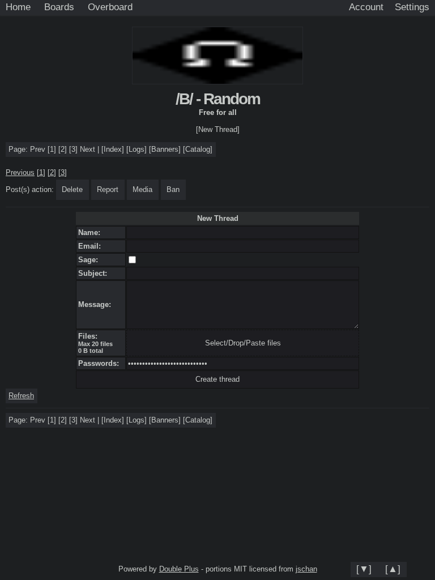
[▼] (364, 568)
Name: (91, 232)
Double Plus (179, 569)
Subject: (95, 273)
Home (18, 6)
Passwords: (100, 363)
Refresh (21, 395)
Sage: (90, 259)
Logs (136, 149)
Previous (20, 172)
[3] (73, 149)
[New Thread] (218, 129)
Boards (59, 6)
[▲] (392, 568)
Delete (72, 189)
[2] (62, 149)
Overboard (110, 6)
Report (107, 189)
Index (113, 149)
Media (142, 189)
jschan (306, 569)
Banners (164, 149)
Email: (91, 246)
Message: (97, 304)
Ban (173, 189)
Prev (37, 149)
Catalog (197, 149)
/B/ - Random (218, 99)
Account (366, 6)
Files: (90, 336)
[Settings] (412, 7)
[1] (52, 149)
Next (87, 149)
